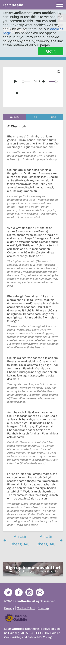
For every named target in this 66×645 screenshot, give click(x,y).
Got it (51, 51)
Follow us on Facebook (19, 592)
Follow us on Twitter (8, 592)
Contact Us (40, 592)
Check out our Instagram (29, 592)
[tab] (14, 117)
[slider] (26, 81)
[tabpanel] (33, 325)
